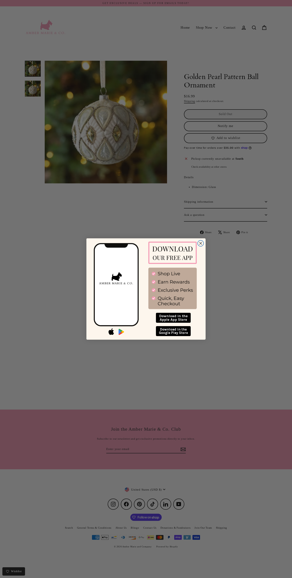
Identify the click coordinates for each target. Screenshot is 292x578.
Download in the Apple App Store (173, 318)
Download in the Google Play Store (173, 331)
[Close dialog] (201, 243)
